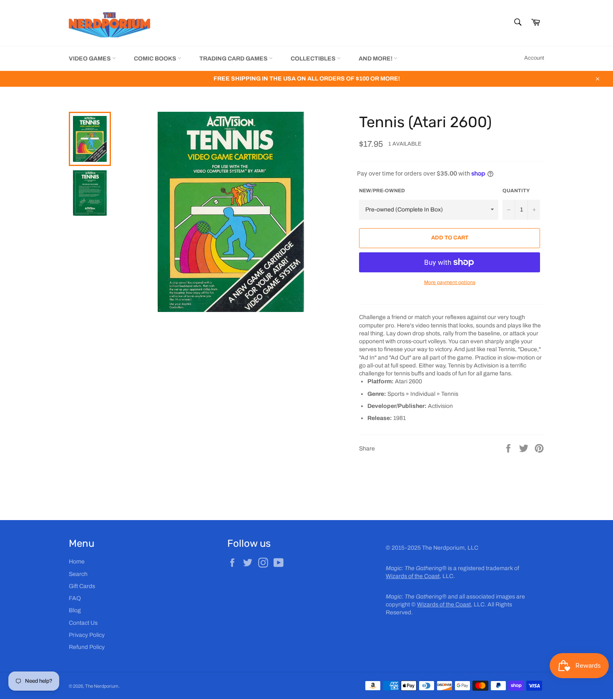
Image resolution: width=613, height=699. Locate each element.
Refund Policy (87, 647)
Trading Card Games (234, 58)
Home (77, 561)
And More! (376, 58)
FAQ (75, 598)
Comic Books (156, 58)
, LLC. (420, 576)
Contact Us (83, 623)
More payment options (449, 282)
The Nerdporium (101, 686)
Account (534, 58)
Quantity (516, 191)
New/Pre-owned (382, 191)
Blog (75, 610)
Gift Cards (82, 586)
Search (78, 574)
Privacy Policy (87, 635)
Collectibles (314, 58)
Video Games (90, 58)
